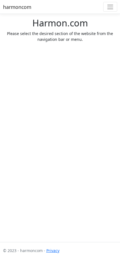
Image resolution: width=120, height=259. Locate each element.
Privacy (52, 250)
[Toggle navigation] (110, 7)
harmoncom (17, 7)
